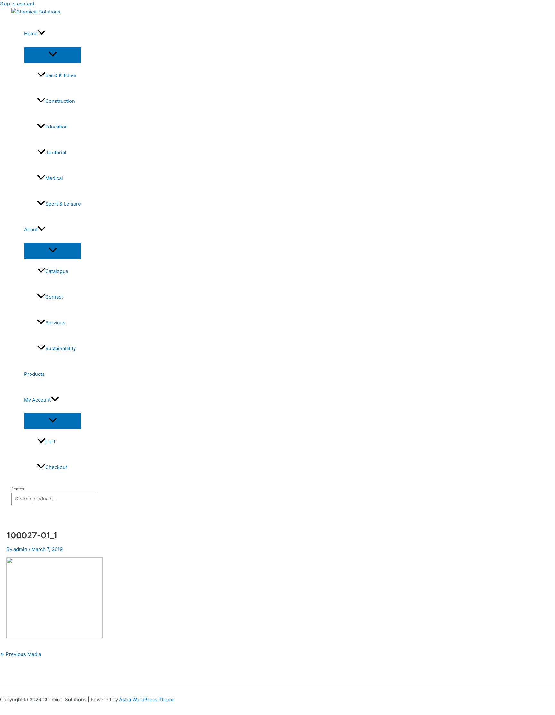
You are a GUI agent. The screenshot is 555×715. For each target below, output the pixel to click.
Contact (54, 297)
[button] (42, 34)
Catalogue (56, 271)
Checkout (56, 467)
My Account (37, 400)
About (31, 229)
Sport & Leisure (63, 204)
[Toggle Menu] (52, 54)
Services (55, 323)
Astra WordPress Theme (147, 699)
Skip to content (17, 4)
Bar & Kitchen (60, 75)
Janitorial (55, 152)
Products (34, 374)
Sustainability (60, 348)
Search (17, 488)
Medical (54, 178)
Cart (50, 441)
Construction (60, 101)
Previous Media (20, 654)
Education (56, 127)
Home (31, 34)
